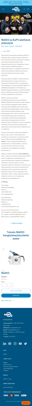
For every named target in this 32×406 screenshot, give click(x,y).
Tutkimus (5, 370)
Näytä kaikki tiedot (6, 300)
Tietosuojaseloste (8, 368)
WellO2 (5, 354)
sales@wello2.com (13, 330)
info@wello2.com (16, 327)
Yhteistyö (18, 46)
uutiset (11, 46)
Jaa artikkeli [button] (6, 51)
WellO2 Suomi (13, 401)
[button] (3, 9)
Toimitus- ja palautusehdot (10, 366)
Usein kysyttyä (7, 364)
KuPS (6, 46)
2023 (2, 46)
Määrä (2, 281)
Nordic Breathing (8, 387)
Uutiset (5, 362)
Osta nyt (16, 295)
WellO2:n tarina (7, 379)
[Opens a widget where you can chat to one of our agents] (25, 403)
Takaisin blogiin (17, 223)
